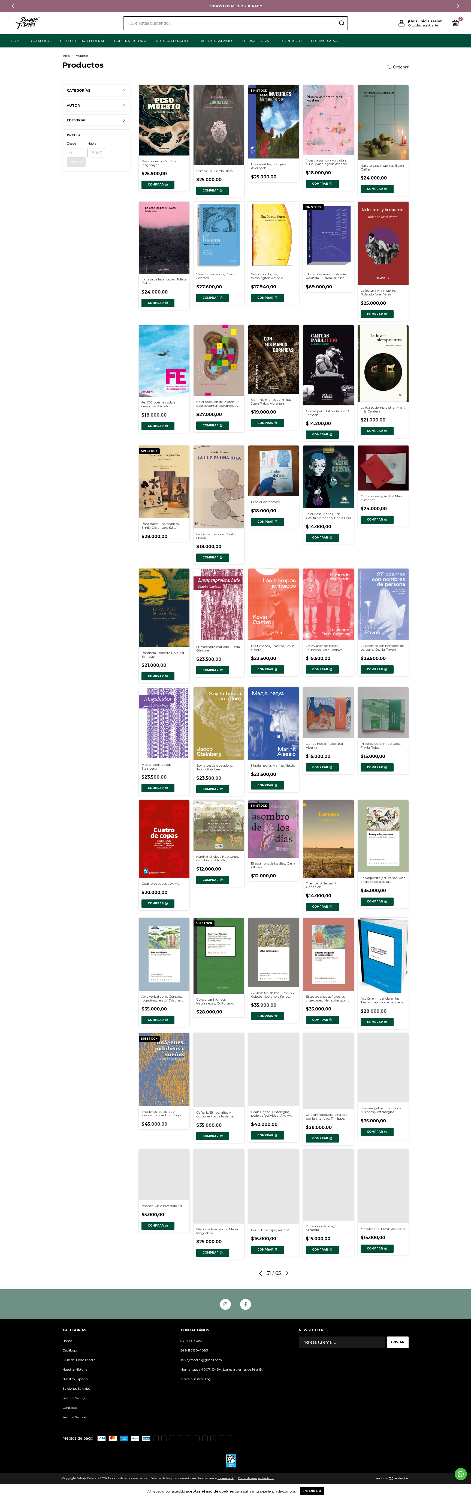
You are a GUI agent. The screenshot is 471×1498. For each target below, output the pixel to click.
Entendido (312, 1491)
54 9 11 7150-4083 (194, 1350)
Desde (71, 143)
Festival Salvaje (257, 41)
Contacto (292, 41)
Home (16, 41)
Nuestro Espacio (172, 41)
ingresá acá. (226, 1478)
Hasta (91, 143)
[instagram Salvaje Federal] (225, 1304)
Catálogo (41, 41)
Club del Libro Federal (82, 41)
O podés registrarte (423, 25)
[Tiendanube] (392, 1478)
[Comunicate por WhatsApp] (461, 1474)
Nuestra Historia (130, 41)
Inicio (66, 56)
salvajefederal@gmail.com (201, 1360)
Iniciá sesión (431, 21)
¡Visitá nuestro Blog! (196, 1379)
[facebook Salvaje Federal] (245, 1304)
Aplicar (76, 162)
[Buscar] (341, 23)
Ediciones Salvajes (215, 41)
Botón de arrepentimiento (256, 1478)
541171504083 (191, 1341)
